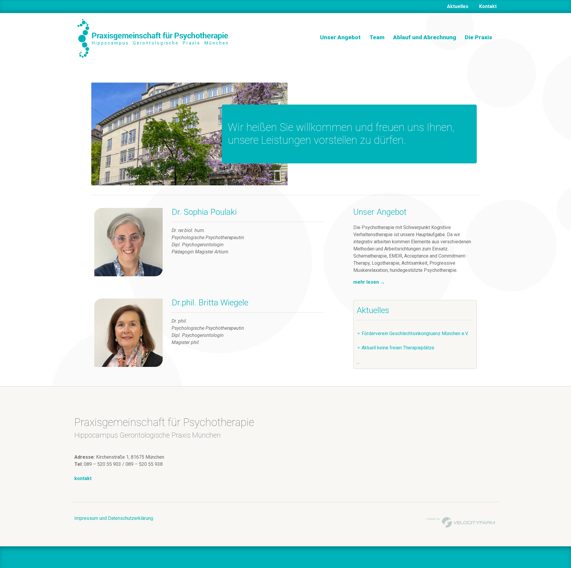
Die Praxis (478, 37)
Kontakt (488, 6)
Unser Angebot (340, 37)
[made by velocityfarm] (461, 522)
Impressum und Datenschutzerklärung (113, 518)
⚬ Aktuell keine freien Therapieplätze (395, 348)
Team (377, 37)
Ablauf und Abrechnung (424, 37)
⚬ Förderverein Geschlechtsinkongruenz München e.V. (412, 333)
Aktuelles (457, 6)
